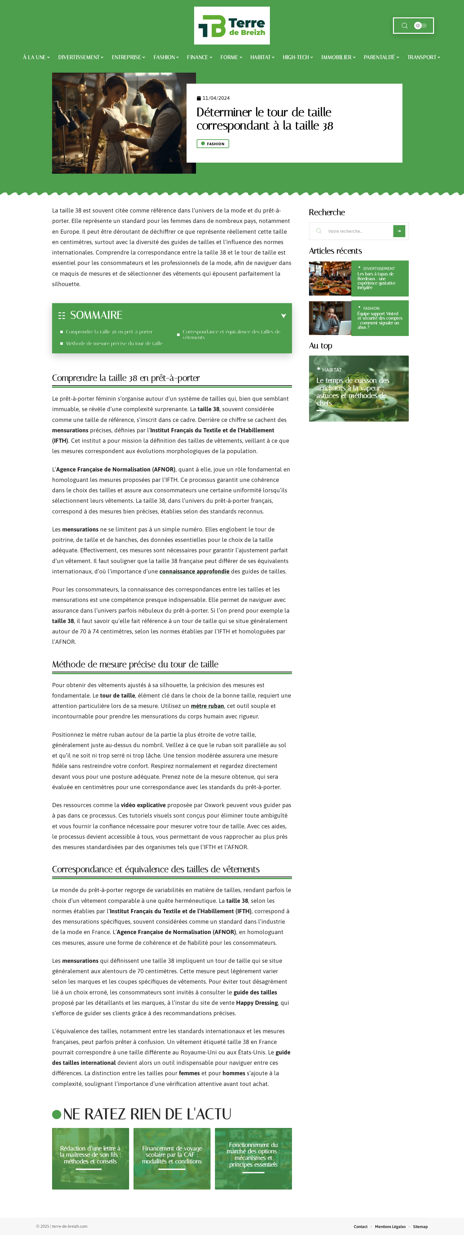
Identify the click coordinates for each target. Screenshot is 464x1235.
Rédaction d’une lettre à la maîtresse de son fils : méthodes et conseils (90, 1154)
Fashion (216, 144)
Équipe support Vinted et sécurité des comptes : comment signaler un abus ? (380, 320)
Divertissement (379, 268)
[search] (404, 26)
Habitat (332, 370)
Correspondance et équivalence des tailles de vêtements (231, 334)
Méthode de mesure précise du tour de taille (114, 343)
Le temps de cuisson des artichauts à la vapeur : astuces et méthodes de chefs (353, 391)
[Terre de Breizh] (232, 26)
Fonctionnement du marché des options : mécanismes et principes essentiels (253, 1154)
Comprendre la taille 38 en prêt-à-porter (109, 332)
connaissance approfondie (194, 571)
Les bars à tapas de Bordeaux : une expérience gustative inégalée (377, 280)
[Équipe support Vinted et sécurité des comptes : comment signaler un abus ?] (330, 318)
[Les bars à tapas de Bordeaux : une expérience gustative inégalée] (330, 278)
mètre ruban (207, 705)
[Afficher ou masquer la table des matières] (204, 316)
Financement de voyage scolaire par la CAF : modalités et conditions (172, 1154)
